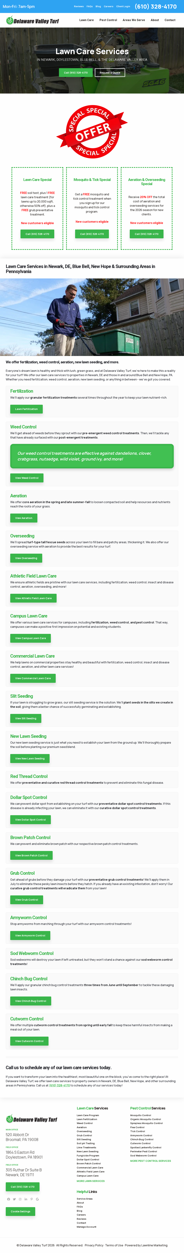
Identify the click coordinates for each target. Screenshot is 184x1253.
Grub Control (84, 1135)
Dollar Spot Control (88, 1159)
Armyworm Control (141, 1135)
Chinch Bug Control (141, 1139)
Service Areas (85, 1198)
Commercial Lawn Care (90, 1167)
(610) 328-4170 (155, 6)
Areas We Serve (134, 20)
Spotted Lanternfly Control (145, 1147)
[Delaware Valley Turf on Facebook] (9, 1199)
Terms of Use (114, 1245)
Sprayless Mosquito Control (146, 1123)
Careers (108, 6)
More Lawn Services (91, 1181)
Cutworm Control (140, 1143)
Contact (170, 20)
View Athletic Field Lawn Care (33, 598)
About (155, 20)
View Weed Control (26, 478)
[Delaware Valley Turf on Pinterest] (31, 1199)
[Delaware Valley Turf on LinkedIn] (26, 1199)
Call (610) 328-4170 (76, 72)
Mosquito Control (140, 1115)
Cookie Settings (20, 1211)
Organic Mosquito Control (145, 1119)
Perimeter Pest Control (143, 1151)
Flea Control (137, 1127)
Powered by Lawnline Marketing (146, 1245)
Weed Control (85, 1123)
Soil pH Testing (86, 1143)
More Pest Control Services (150, 1160)
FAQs (90, 6)
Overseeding (84, 1131)
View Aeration (23, 518)
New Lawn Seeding (87, 1151)
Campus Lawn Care (87, 1175)
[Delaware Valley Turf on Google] (37, 1199)
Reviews (79, 6)
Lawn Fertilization (26, 409)
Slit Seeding (84, 1139)
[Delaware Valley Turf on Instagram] (20, 1199)
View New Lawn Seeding (30, 758)
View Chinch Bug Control (30, 1001)
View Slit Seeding (25, 718)
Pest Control (108, 20)
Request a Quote (110, 72)
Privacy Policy (94, 1245)
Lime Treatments (86, 1147)
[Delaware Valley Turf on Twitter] (14, 1199)
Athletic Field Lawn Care (90, 1171)
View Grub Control (26, 899)
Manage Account (86, 1226)
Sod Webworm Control (143, 1155)
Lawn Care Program (88, 1115)
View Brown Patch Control (31, 855)
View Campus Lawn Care (30, 638)
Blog (98, 6)
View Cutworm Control (29, 1041)
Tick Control (137, 1131)
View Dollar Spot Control (30, 819)
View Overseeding (26, 558)
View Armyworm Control (30, 935)
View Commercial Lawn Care (33, 678)
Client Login (123, 6)
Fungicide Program (88, 1155)
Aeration (82, 1127)
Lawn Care (86, 20)
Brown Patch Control (89, 1163)
